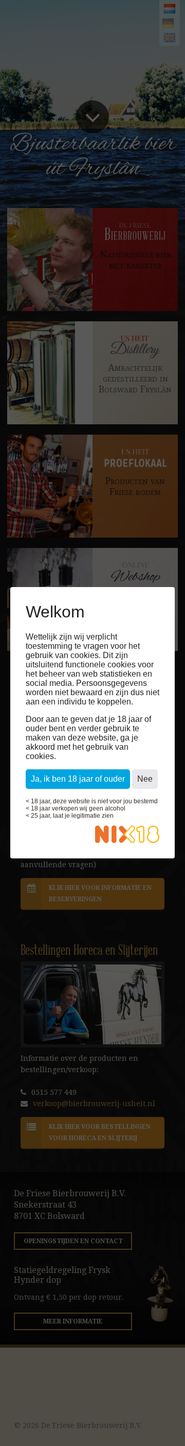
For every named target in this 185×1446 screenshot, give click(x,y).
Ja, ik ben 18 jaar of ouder (78, 779)
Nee (145, 779)
